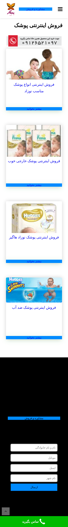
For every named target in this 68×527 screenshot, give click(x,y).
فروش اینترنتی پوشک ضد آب (34, 307)
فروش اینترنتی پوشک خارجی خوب (34, 161)
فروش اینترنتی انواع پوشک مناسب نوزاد (34, 87)
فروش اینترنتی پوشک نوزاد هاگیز (34, 237)
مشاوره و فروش (35, 9)
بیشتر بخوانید (34, 108)
